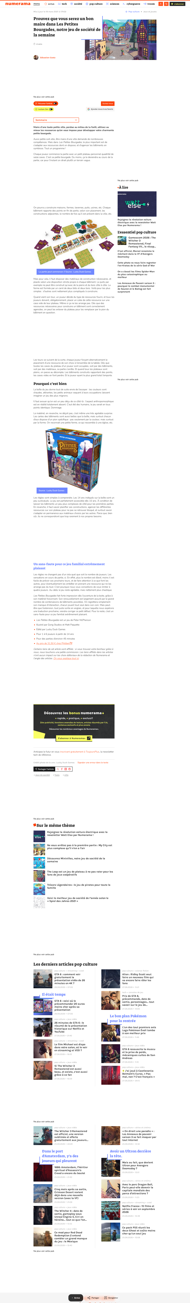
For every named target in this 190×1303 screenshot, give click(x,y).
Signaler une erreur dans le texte (93, 762)
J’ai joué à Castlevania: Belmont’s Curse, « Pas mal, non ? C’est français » (138, 1073)
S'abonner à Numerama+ (71, 738)
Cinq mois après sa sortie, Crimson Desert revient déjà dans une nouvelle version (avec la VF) (70, 1194)
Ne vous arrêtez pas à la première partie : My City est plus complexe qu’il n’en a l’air (79, 847)
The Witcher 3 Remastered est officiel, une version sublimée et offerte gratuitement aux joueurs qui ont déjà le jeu (70, 1136)
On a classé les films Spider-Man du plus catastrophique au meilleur (136, 274)
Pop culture (133, 11)
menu (36, 3)
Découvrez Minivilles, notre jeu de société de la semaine (76, 860)
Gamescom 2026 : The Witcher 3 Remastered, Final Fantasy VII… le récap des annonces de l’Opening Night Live (142, 242)
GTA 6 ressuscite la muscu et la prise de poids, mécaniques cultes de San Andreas (138, 1054)
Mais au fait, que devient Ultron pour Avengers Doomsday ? (137, 1165)
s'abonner (179, 4)
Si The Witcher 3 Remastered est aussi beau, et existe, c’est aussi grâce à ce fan (71, 1070)
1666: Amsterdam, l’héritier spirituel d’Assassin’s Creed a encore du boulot (71, 1170)
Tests (57, 775)
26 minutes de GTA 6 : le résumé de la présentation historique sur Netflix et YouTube (70, 1027)
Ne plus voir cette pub (43, 96)
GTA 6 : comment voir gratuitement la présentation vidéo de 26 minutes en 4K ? (69, 979)
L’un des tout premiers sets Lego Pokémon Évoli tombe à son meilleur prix (139, 1030)
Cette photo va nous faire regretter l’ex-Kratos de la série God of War (137, 264)
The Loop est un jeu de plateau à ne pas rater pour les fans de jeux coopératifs (80, 873)
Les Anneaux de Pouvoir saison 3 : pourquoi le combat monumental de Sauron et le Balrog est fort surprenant (136, 287)
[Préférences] (166, 4)
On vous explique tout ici (66, 658)
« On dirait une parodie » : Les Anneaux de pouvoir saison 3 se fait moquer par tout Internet (139, 1136)
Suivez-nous (107, 103)
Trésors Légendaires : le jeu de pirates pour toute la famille (78, 886)
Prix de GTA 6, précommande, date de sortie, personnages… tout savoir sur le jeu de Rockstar (138, 1000)
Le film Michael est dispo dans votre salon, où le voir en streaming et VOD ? (70, 1047)
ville (66, 775)
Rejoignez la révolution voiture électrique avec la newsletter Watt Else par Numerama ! (77, 834)
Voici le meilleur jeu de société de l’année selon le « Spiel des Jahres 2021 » (77, 900)
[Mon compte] (160, 4)
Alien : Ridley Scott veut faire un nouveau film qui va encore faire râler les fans (138, 979)
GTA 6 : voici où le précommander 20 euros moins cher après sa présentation (69, 1005)
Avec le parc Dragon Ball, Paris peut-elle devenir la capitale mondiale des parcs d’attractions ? (137, 1189)
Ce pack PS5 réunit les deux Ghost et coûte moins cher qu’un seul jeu (138, 1230)
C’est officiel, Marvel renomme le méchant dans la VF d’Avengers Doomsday (136, 254)
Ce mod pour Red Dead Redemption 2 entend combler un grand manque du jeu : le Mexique (70, 1237)
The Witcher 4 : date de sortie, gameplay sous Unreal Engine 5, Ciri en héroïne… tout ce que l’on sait (69, 1215)
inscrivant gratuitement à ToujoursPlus (79, 751)
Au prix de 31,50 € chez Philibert (53, 643)
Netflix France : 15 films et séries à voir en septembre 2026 (138, 1209)
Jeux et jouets (150, 11)
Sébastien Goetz (47, 57)
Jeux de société (42, 775)
